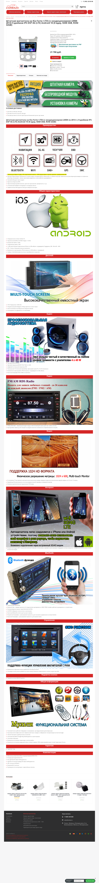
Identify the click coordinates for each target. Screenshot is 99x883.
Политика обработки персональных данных (17, 835)
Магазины (8, 820)
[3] (53, 31)
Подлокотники (27, 823)
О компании (9, 816)
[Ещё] (90, 12)
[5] (56, 31)
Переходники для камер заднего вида (32, 827)
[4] (54, 31)
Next (38, 66)
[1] (51, 31)
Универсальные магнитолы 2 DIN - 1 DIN (33, 821)
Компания (9, 813)
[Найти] (72, 6)
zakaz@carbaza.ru (68, 820)
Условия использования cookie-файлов (16, 836)
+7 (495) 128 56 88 (68, 817)
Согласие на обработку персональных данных (17, 838)
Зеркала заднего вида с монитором (32, 818)
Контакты (8, 821)
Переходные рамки (28, 820)
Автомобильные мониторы (30, 825)
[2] (52, 31)
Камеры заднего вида (28, 816)
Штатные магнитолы (29, 813)
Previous (18, 66)
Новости (8, 818)
